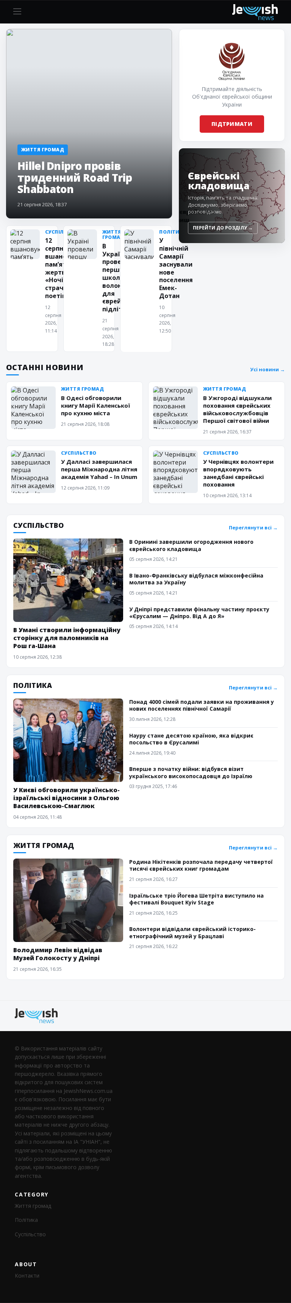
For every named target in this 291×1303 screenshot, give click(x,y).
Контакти (27, 1275)
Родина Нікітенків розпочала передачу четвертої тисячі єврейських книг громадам (201, 865)
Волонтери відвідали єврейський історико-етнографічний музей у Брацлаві (192, 932)
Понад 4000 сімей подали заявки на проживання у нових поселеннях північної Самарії (201, 705)
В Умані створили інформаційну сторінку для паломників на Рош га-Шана (66, 638)
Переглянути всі (253, 527)
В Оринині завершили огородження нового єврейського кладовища (191, 545)
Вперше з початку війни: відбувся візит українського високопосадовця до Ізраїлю (190, 772)
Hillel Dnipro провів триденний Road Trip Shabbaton (74, 177)
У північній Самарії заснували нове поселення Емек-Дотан (176, 268)
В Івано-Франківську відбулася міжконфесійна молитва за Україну (196, 579)
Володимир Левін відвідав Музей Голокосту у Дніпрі (57, 954)
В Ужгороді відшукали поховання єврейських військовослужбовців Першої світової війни (237, 409)
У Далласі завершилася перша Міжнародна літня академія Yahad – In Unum (99, 469)
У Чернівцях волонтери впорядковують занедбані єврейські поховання (238, 473)
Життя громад (33, 1205)
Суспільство (30, 1234)
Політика (26, 1219)
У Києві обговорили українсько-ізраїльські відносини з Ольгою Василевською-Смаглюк (66, 798)
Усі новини (267, 369)
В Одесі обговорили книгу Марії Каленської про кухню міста (95, 405)
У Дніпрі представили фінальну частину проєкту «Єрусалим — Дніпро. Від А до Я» (199, 613)
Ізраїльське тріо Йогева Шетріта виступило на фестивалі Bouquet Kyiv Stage (196, 899)
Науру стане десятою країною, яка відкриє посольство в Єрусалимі (191, 739)
